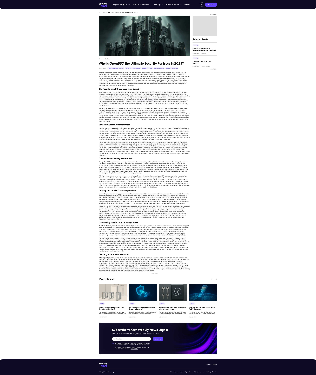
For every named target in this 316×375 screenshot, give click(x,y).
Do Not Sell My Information (210, 372)
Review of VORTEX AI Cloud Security (202, 62)
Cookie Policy (183, 372)
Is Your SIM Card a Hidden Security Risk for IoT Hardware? (172, 308)
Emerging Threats (147, 68)
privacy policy (134, 348)
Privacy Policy (174, 372)
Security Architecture (172, 68)
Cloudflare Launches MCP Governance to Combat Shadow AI (204, 49)
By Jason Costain (104, 59)
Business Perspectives (141, 5)
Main (100, 12)
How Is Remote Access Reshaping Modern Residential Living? (203, 308)
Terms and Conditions (195, 372)
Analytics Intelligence (119, 5)
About (215, 364)
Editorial (187, 5)
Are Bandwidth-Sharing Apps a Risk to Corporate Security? (112, 308)
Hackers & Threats (172, 5)
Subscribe (211, 5)
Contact (208, 364)
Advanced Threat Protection (116, 68)
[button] (212, 279)
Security (157, 5)
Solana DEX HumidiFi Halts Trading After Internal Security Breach (143, 308)
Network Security (159, 68)
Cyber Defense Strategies (133, 68)
